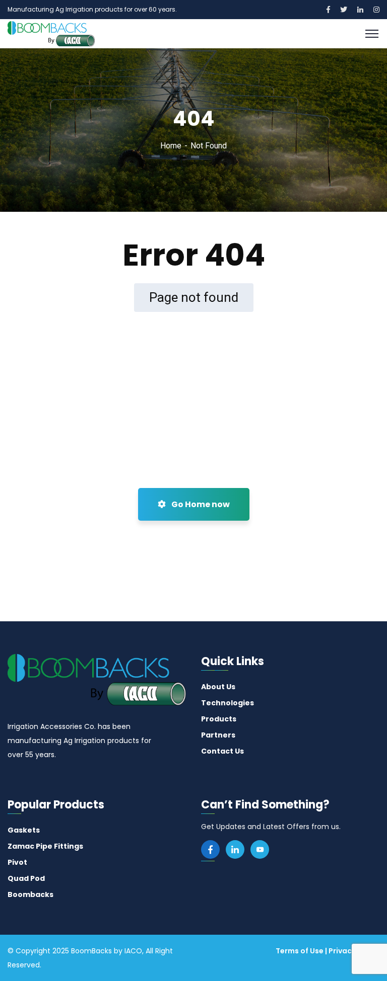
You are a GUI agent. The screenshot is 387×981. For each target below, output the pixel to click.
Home (170, 145)
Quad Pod (26, 878)
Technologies (227, 703)
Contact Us (222, 751)
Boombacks (30, 894)
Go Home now (200, 504)
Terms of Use (300, 951)
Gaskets (24, 830)
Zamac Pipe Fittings (45, 846)
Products (218, 719)
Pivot (17, 862)
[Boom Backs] (51, 33)
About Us (218, 687)
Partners (218, 735)
